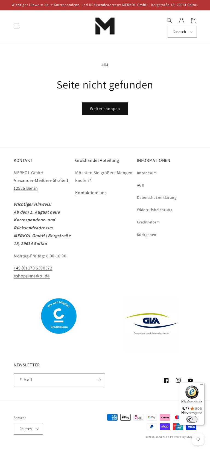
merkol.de (162, 437)
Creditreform (148, 222)
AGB (140, 185)
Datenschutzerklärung (157, 197)
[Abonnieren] (99, 380)
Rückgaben (146, 234)
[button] (16, 26)
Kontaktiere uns (91, 193)
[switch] (191, 419)
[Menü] (201, 386)
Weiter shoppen (105, 108)
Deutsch (179, 31)
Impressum (147, 172)
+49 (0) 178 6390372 (33, 268)
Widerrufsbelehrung (155, 209)
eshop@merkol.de (32, 276)
